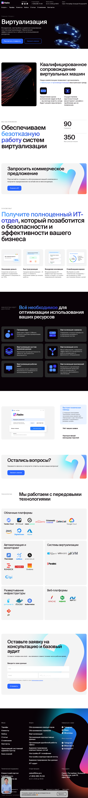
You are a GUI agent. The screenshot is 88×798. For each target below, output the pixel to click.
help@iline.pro (7, 776)
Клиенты (19, 7)
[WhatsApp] (27, 4)
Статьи (33, 7)
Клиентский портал (9, 773)
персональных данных (37, 680)
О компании (41, 7)
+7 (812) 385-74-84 (37, 3)
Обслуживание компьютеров (41, 727)
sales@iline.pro (35, 773)
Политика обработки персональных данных (32, 789)
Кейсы (26, 7)
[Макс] (25, 4)
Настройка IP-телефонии (40, 753)
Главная (4, 16)
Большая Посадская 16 (74, 3)
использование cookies (29, 794)
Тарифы (11, 7)
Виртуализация (35, 734)
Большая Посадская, (73, 775)
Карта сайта (65, 789)
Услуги (11, 16)
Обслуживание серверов (40, 731)
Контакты (50, 7)
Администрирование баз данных (43, 760)
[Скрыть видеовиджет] (10, 779)
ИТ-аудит (33, 763)
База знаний (6, 754)
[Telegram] (22, 4)
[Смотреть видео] (6, 785)
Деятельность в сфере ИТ (52, 789)
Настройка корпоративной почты (43, 757)
